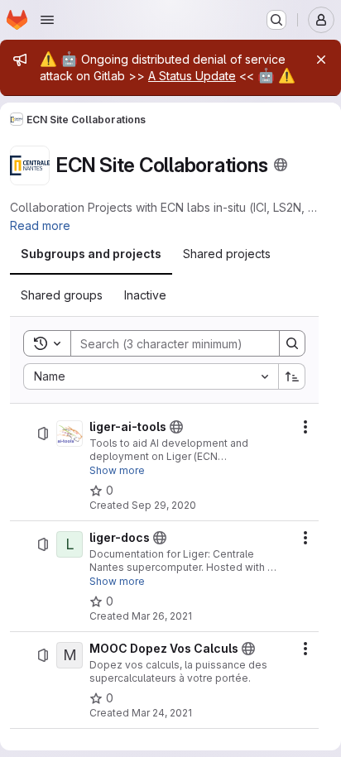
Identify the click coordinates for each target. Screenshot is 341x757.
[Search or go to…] (276, 20)
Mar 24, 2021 (162, 713)
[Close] (321, 59)
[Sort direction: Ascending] (292, 376)
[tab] (91, 254)
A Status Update (192, 76)
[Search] (292, 343)
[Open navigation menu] (47, 20)
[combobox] (150, 376)
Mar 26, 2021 (162, 616)
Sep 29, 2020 (164, 505)
